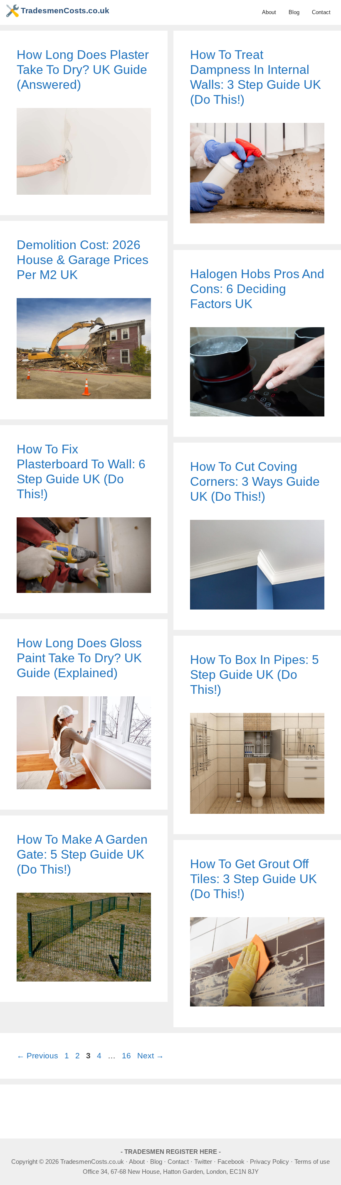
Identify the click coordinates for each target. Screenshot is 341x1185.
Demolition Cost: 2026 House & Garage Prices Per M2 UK (82, 260)
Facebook (231, 1161)
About (269, 12)
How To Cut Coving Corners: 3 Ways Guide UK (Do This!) (255, 481)
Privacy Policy (269, 1161)
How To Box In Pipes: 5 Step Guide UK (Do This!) (254, 674)
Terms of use (312, 1161)
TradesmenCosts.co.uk (65, 10)
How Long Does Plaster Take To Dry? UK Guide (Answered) (83, 69)
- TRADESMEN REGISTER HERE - (171, 1151)
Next (150, 1055)
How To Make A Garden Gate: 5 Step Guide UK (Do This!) (82, 854)
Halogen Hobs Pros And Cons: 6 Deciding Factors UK (257, 289)
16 (127, 1055)
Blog (294, 12)
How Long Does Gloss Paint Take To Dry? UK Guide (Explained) (79, 658)
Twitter (203, 1161)
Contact (321, 12)
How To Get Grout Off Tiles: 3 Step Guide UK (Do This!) (253, 879)
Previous (37, 1055)
